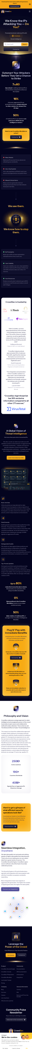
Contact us (16, 49)
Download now (14, 6)
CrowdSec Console (6, 971)
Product (3, 966)
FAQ (18, 992)
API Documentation (22, 971)
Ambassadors (20, 974)
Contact (19, 989)
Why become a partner (7, 1000)
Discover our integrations (10, 889)
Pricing (3, 983)
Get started (10, 955)
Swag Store (20, 977)
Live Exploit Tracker (6, 980)
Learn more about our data (16, 457)
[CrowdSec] (6, 11)
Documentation (21, 969)
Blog (2, 989)
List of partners (5, 998)
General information (22, 986)
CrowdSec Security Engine (8, 969)
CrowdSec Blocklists (6, 977)
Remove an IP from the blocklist (22, 995)
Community (20, 966)
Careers (3, 995)
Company (4, 986)
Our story (3, 992)
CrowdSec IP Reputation (7, 974)
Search (25, 44)
